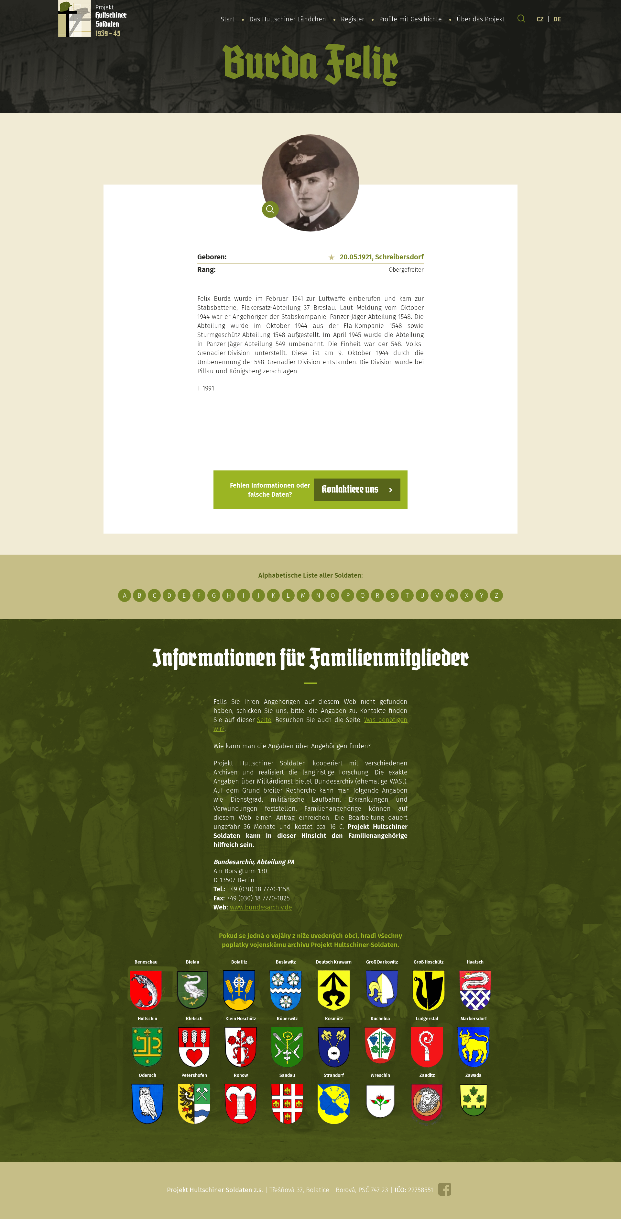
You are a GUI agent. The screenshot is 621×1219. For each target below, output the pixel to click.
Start (227, 19)
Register (352, 19)
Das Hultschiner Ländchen (287, 19)
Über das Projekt (481, 19)
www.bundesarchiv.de (261, 907)
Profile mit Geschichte (410, 19)
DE (557, 19)
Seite (264, 720)
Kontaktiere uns (350, 489)
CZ (540, 19)
